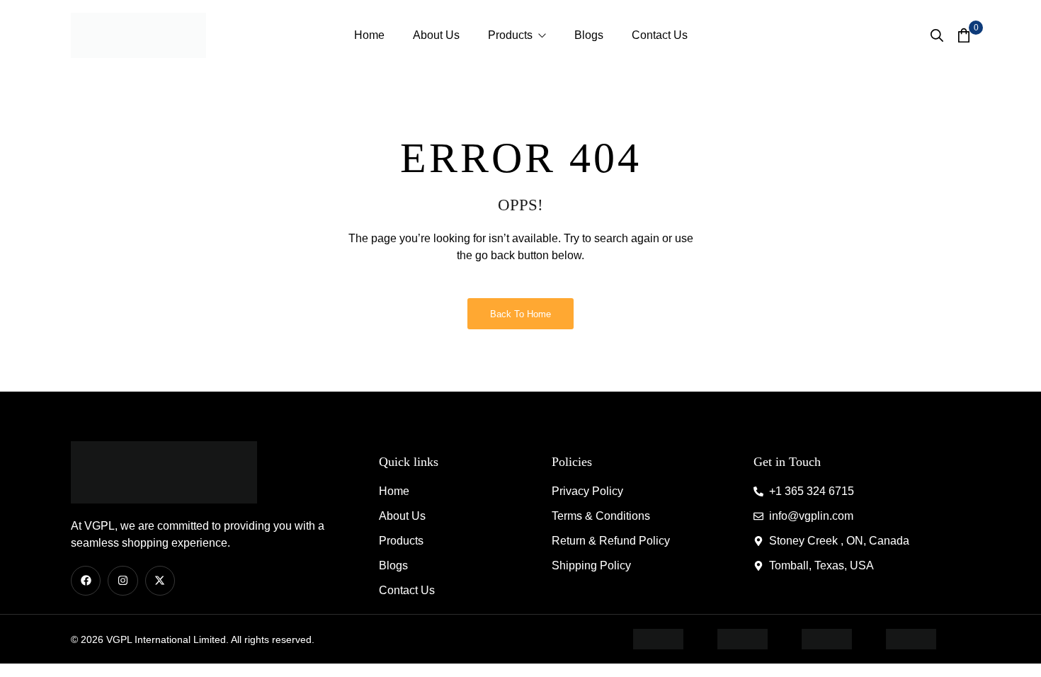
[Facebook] (86, 581)
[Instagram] (122, 581)
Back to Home (520, 314)
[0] (963, 35)
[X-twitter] (160, 581)
